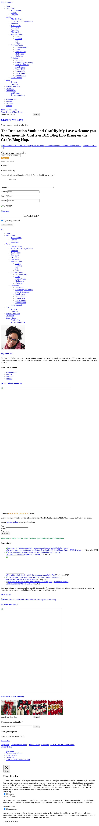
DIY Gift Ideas (16, 19)
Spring (18, 36)
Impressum (5, 745)
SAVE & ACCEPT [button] (10, 821)
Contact (14, 13)
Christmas (19, 56)
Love (8, 80)
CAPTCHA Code (31, 216)
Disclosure (10, 89)
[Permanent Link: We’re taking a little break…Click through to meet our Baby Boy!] (15, 573)
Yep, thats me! (7, 353)
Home (8, 6)
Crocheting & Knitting (24, 62)
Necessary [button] (7, 792)
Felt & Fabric (20, 73)
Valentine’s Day (21, 47)
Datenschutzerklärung (19, 745)
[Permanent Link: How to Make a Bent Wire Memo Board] (33, 577)
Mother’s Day (20, 52)
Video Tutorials (16, 78)
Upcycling (19, 60)
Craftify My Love (12, 119)
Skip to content (6, 2)
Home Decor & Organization (22, 21)
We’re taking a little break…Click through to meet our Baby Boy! (31, 575)
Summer (18, 39)
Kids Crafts (15, 28)
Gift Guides (15, 93)
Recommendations (18, 95)
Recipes (14, 82)
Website (4, 200)
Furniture (14, 23)
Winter (18, 43)
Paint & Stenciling (22, 65)
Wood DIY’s (20, 69)
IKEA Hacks (16, 26)
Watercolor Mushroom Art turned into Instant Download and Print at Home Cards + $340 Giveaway (44, 550)
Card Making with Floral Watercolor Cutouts (23, 554)
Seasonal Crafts (16, 34)
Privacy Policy (34, 745)
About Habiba (16, 10)
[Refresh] (5, 211)
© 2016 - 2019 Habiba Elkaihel (62, 745)
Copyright (14, 15)
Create (8, 17)
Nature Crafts (20, 76)
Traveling (14, 84)
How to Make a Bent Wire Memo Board (21, 579)
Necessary (10, 794)
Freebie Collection (13, 86)
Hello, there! (10, 8)
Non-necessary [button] (9, 807)
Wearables (14, 30)
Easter (17, 49)
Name (4, 192)
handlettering (20, 67)
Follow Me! (5, 741)
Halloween (19, 54)
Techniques (15, 58)
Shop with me (11, 91)
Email (4, 196)
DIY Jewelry (15, 32)
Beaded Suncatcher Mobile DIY (18, 584)
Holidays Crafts (17, 45)
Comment (4, 187)
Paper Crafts (20, 71)
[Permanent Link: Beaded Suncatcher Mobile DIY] (37, 582)
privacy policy (12, 522)
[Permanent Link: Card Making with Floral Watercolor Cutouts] (33, 552)
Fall (16, 41)
